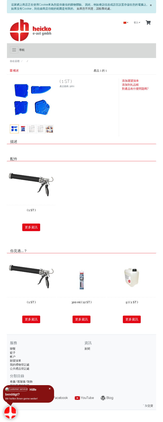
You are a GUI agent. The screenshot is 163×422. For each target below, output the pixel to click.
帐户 (13, 356)
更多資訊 (31, 227)
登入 (136, 22)
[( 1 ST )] (31, 185)
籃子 (13, 352)
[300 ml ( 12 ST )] (81, 277)
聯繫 (13, 348)
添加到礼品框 (130, 84)
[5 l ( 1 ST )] (132, 277)
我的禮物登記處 (19, 364)
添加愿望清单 (130, 80)
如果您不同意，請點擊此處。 (95, 8)
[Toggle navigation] (14, 49)
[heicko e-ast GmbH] (44, 30)
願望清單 (15, 360)
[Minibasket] (148, 22)
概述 (15, 70)
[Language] (126, 23)
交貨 (150, 405)
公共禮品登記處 (19, 368)
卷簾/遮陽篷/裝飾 (21, 381)
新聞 (87, 348)
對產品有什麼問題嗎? (135, 88)
